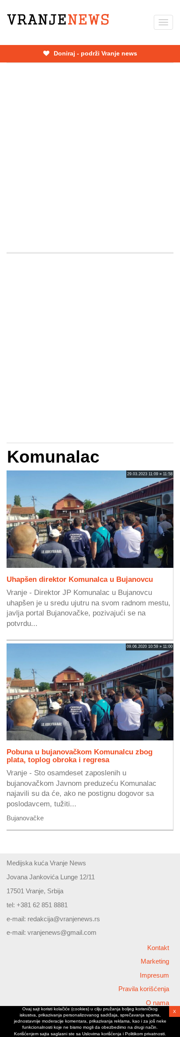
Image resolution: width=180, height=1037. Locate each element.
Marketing (155, 961)
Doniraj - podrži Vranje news (94, 53)
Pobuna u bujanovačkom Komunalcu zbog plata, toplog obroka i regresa (79, 756)
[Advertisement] (90, 158)
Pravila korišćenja (143, 988)
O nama (157, 1002)
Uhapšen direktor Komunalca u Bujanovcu (80, 579)
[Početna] (57, 19)
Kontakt (158, 947)
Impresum (154, 975)
